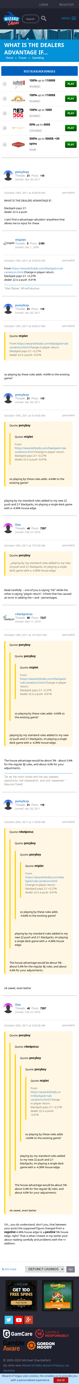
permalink (68, 192)
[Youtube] (19, 1320)
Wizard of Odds (32, 1365)
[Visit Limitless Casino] (21, 1295)
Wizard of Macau (53, 1365)
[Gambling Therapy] (41, 1345)
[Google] (28, 1320)
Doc (18, 524)
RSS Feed (10, 1269)
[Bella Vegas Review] (18, 144)
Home (9, 57)
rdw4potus (23, 614)
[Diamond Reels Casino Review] (18, 128)
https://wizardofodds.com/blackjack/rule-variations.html (43, 680)
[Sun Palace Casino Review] (18, 98)
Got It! (61, 1380)
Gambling (38, 57)
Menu (66, 18)
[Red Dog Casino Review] (18, 113)
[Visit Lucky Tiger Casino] (58, 1295)
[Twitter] (9, 1320)
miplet (20, 239)
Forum (23, 57)
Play (71, 84)
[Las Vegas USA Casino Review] (18, 84)
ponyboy (22, 172)
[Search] (44, 19)
